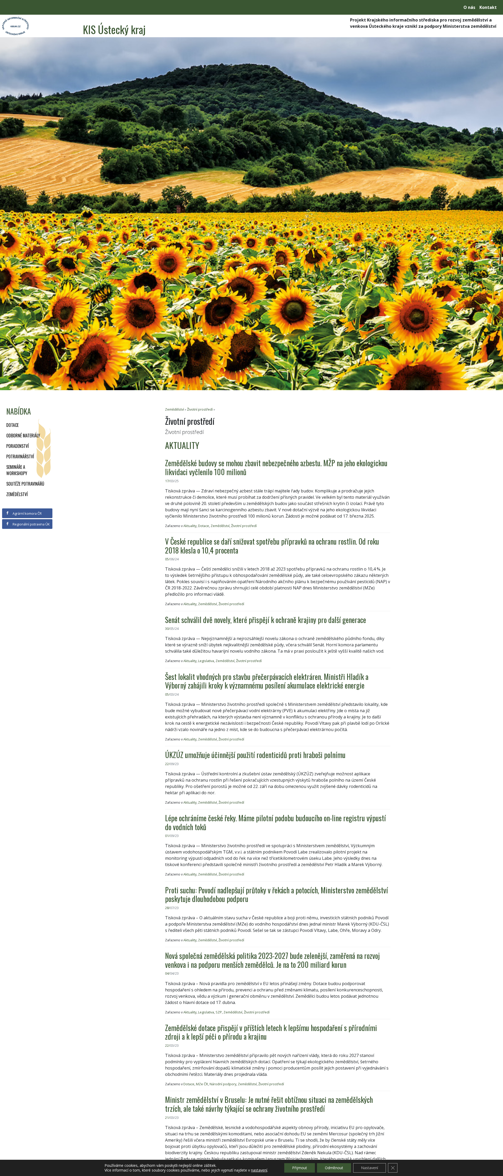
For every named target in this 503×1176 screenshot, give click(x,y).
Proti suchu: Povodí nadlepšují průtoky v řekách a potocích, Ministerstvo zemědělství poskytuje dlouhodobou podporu (276, 894)
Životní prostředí (200, 409)
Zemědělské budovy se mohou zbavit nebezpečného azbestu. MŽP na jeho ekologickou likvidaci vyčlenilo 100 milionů (276, 467)
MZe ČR (202, 1084)
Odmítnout (334, 1167)
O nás (469, 7)
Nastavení (369, 1167)
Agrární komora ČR (27, 513)
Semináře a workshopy (16, 470)
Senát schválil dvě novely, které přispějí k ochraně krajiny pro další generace (265, 619)
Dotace (12, 425)
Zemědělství (17, 494)
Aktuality (189, 525)
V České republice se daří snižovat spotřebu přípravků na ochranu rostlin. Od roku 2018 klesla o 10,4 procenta (272, 546)
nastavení (259, 1170)
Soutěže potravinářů (25, 484)
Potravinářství (20, 456)
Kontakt (488, 7)
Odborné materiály (23, 435)
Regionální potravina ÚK (31, 524)
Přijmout (299, 1167)
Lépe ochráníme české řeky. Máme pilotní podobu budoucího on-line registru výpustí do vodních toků (275, 822)
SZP (219, 1012)
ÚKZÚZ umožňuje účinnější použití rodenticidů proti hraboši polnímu (255, 754)
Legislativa (206, 660)
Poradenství (17, 446)
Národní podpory (223, 1084)
